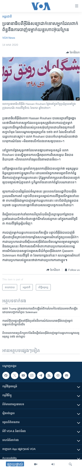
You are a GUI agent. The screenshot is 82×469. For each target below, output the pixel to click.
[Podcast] (57, 375)
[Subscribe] (66, 375)
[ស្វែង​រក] (70, 464)
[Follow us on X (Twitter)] (14, 375)
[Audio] (53, 464)
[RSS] (49, 375)
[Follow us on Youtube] (23, 375)
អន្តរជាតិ (7, 16)
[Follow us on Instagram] (31, 375)
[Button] (73, 52)
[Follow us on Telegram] (40, 375)
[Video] (35, 464)
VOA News (8, 37)
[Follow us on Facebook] (6, 375)
